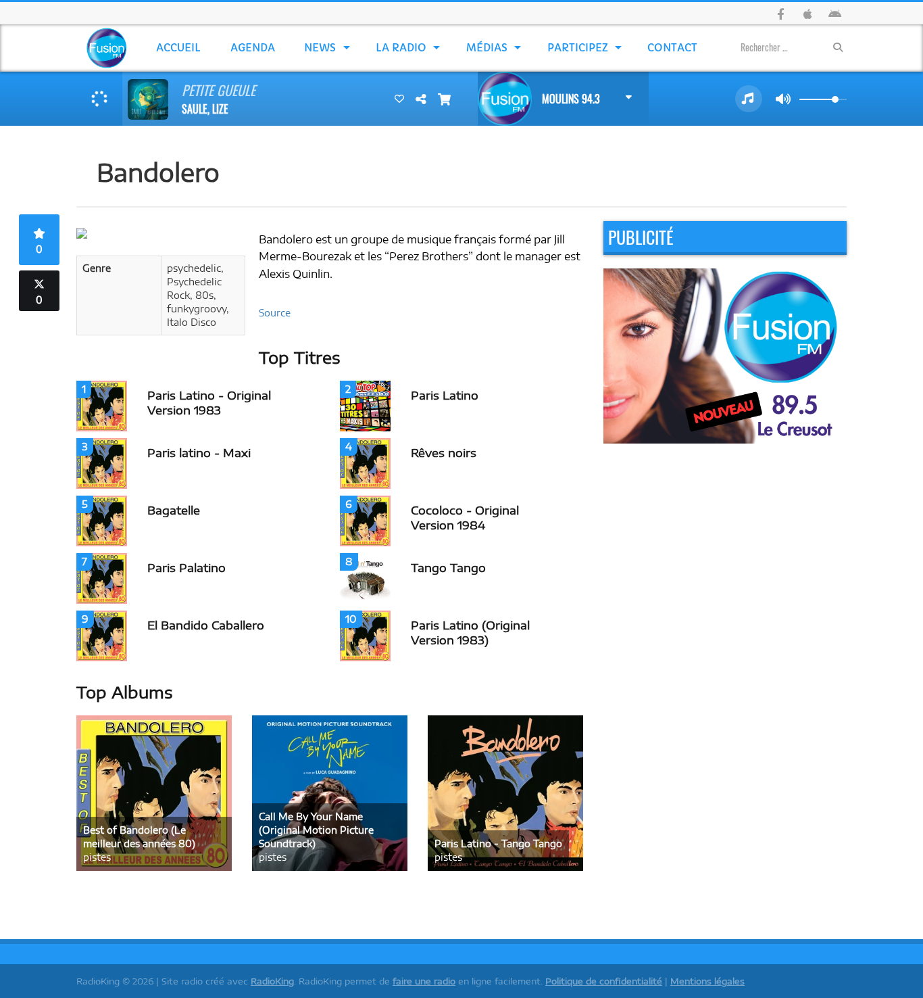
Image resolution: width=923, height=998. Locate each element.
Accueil (178, 47)
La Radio (401, 47)
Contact (672, 47)
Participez (577, 47)
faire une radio (424, 981)
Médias (486, 47)
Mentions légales (707, 981)
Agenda (252, 47)
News (320, 47)
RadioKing (272, 981)
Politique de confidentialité (603, 981)
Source (275, 312)
